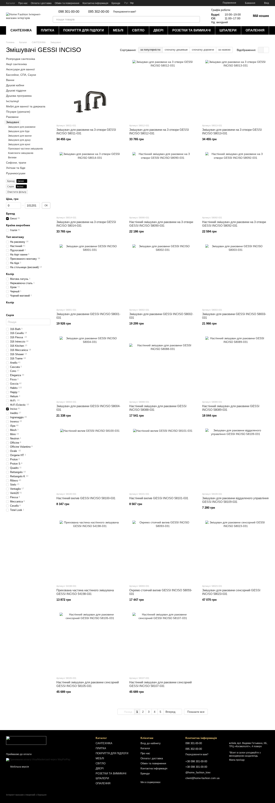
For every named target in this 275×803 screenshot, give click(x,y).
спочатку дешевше (176, 49)
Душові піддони (16, 90)
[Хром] (8, 308)
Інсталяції (12, 101)
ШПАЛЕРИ (228, 30)
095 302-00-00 (98, 11)
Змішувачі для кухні (19, 144)
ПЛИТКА (47, 30)
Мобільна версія (19, 766)
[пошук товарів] (196, 19)
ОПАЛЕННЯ (255, 30)
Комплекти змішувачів (20, 153)
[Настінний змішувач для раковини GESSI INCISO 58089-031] (235, 366)
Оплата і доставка (41, 3)
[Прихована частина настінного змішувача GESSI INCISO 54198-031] (89, 551)
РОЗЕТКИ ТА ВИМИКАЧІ (191, 30)
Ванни (10, 80)
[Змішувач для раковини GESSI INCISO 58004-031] (89, 366)
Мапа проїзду (237, 759)
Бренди (116, 3)
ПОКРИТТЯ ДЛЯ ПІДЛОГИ (83, 30)
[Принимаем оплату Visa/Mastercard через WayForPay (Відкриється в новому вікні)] (38, 759)
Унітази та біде (15, 168)
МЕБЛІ (118, 30)
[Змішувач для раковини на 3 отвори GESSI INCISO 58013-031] (235, 90)
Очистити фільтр (16, 192)
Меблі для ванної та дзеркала (25, 106)
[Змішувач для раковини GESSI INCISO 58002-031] (162, 274)
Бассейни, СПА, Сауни (21, 74)
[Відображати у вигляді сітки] (261, 50)
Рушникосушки (15, 173)
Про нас (23, 3)
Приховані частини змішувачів (25, 148)
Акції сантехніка (16, 64)
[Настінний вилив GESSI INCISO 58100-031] (89, 458)
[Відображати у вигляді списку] (266, 50)
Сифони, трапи (16, 162)
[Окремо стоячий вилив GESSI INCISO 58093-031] (162, 551)
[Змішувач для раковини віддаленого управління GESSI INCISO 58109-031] (235, 458)
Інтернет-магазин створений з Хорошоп (26, 795)
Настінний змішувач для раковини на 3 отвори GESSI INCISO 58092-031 (234, 223)
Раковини (12, 116)
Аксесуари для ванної (20, 69)
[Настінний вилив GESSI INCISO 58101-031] (162, 458)
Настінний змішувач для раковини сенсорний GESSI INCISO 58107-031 (160, 684)
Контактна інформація (95, 3)
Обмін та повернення (67, 3)
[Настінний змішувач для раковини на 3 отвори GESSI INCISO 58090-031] (162, 182)
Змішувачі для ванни (20, 135)
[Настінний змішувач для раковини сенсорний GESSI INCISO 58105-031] (89, 643)
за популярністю (150, 49)
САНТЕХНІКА (21, 30)
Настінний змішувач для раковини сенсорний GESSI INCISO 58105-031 (87, 684)
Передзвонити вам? (124, 11)
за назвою (224, 49)
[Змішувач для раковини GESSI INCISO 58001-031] (89, 274)
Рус (126, 3)
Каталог (10, 3)
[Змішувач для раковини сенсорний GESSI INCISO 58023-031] (235, 551)
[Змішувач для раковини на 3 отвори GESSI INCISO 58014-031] (89, 182)
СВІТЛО (138, 30)
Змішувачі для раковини (21, 127)
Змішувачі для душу (19, 140)
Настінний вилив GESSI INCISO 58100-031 (85, 498)
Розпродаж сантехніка (20, 58)
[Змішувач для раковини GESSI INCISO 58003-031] (235, 274)
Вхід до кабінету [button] (151, 743)
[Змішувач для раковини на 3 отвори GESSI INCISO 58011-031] (89, 90)
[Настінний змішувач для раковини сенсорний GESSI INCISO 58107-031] (162, 643)
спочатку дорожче (203, 49)
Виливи (12, 157)
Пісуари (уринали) (18, 111)
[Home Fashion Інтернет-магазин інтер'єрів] (26, 740)
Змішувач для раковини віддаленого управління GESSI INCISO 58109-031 (235, 499)
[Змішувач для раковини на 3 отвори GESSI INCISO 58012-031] (162, 90)
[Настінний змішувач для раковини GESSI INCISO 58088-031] (162, 366)
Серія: (10, 186)
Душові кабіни (15, 85)
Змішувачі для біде (19, 131)
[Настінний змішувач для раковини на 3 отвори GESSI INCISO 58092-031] (235, 182)
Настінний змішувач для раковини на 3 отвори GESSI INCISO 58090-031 (161, 223)
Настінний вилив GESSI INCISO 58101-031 (158, 498)
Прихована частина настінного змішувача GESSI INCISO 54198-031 (85, 592)
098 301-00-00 (68, 11)
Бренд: (11, 181)
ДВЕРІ (158, 30)
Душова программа (19, 95)
